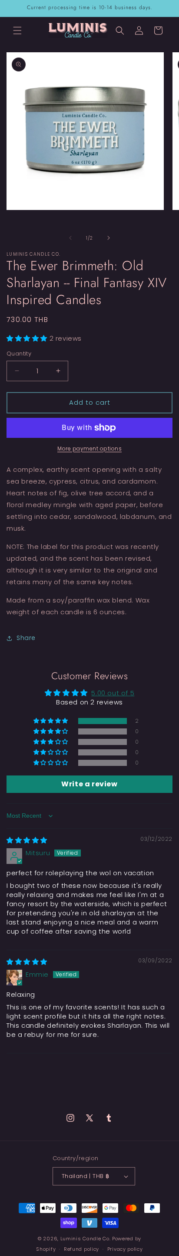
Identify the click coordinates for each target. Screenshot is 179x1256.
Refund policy (81, 1249)
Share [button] (26, 637)
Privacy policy (125, 1249)
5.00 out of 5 (112, 692)
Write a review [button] (89, 784)
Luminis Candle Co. (85, 1238)
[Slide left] (70, 237)
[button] (17, 30)
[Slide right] (108, 237)
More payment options (89, 448)
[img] (27, 840)
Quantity (19, 353)
